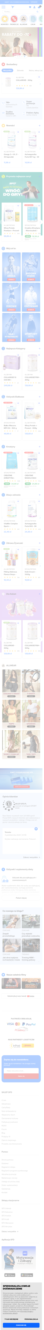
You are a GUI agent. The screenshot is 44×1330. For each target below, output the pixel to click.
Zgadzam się (21, 1325)
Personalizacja (31, 1319)
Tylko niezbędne (11, 1319)
